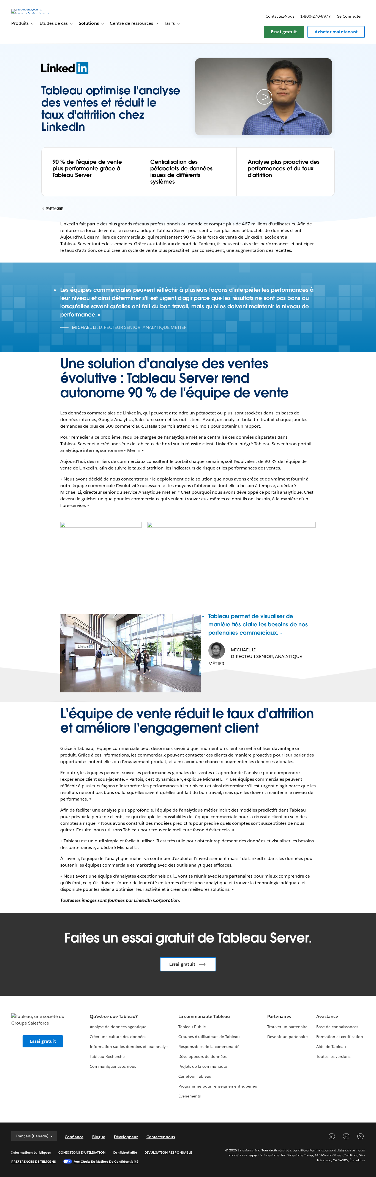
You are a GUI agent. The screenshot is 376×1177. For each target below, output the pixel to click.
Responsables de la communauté (209, 1046)
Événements (189, 1096)
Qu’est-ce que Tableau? (114, 1016)
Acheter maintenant (336, 32)
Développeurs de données (202, 1056)
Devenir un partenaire (287, 1036)
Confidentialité (125, 1152)
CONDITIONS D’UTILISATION (82, 1152)
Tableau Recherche (107, 1056)
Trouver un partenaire (287, 1026)
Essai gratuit (284, 32)
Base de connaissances (337, 1026)
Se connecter (349, 16)
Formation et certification (339, 1036)
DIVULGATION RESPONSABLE (168, 1152)
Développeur (126, 1136)
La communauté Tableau (204, 1016)
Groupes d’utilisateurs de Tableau (209, 1036)
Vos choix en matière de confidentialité (106, 1161)
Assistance (327, 1016)
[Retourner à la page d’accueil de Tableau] (32, 13)
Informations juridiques (31, 1152)
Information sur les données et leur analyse (130, 1046)
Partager (54, 208)
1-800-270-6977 (315, 16)
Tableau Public (192, 1026)
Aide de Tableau (331, 1046)
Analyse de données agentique (118, 1026)
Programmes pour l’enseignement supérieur (218, 1086)
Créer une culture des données (118, 1036)
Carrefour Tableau (194, 1076)
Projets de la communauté (202, 1066)
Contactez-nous (280, 16)
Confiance (74, 1136)
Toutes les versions (333, 1056)
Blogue (98, 1136)
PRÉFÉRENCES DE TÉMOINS (33, 1161)
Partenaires (279, 1016)
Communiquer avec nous (113, 1066)
